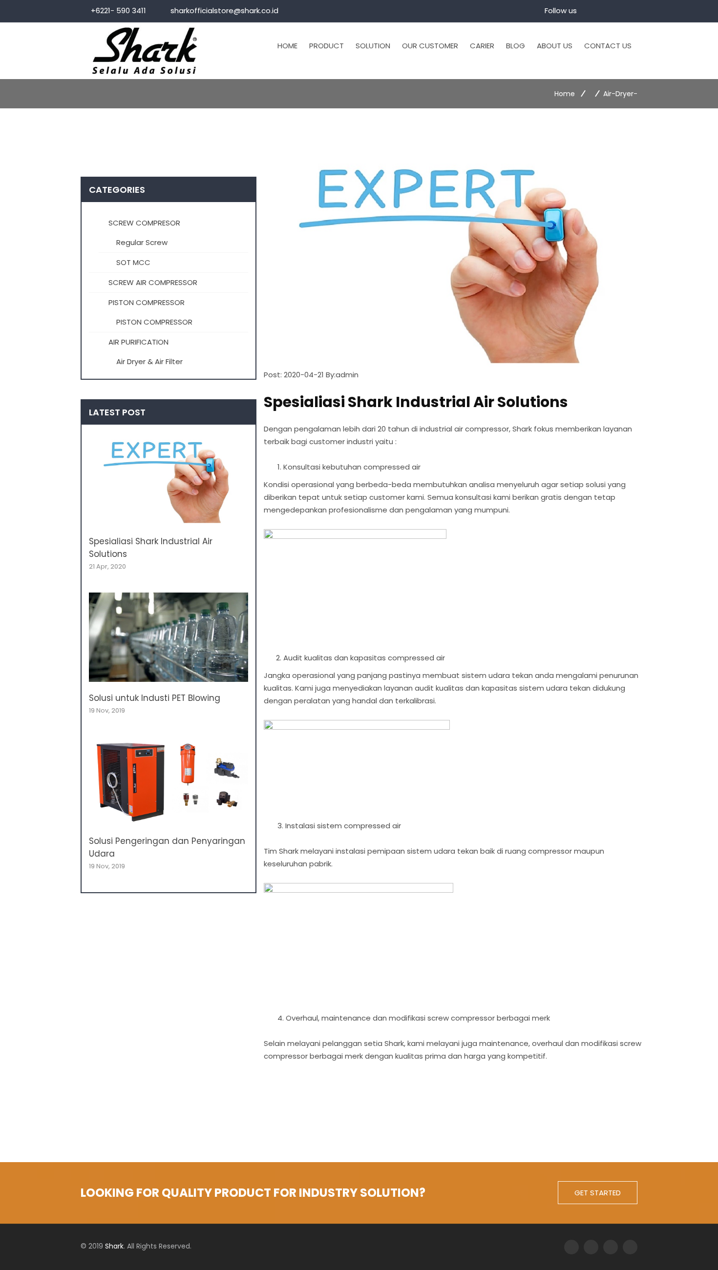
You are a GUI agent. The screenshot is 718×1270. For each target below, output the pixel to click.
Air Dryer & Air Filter (149, 361)
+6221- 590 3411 (118, 10)
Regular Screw (142, 242)
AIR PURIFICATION (137, 342)
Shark (114, 1246)
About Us (554, 46)
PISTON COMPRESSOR (145, 302)
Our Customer (430, 46)
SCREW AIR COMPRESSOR (151, 282)
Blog (515, 46)
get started (597, 1193)
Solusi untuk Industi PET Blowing (154, 698)
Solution (373, 46)
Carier (482, 46)
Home (287, 46)
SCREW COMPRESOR (143, 223)
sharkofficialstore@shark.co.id (224, 10)
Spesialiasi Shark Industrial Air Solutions (150, 547)
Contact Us (608, 46)
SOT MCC (133, 262)
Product (326, 46)
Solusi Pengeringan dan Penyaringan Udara (167, 847)
